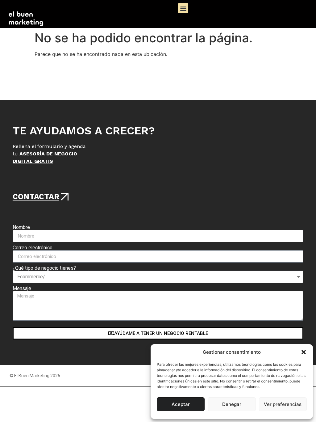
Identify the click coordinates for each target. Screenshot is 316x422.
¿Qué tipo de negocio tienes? (44, 268)
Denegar (231, 404)
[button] (304, 352)
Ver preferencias (282, 404)
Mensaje (22, 288)
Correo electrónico (32, 247)
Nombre (21, 227)
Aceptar (181, 404)
